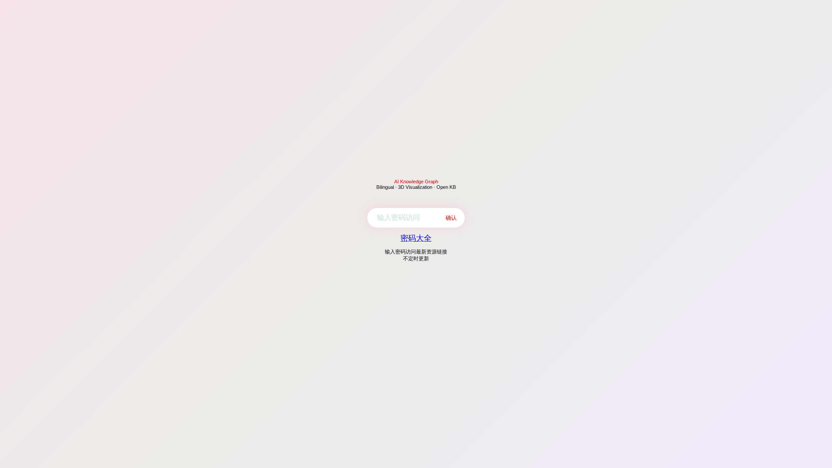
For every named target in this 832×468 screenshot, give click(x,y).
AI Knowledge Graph (416, 181)
